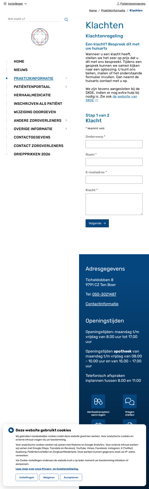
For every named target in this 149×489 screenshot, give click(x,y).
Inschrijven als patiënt (38, 103)
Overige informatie (33, 129)
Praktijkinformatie (33, 78)
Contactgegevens (32, 137)
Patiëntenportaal (32, 86)
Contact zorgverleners (38, 146)
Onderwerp (95, 137)
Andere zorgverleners (37, 120)
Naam (91, 154)
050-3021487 (104, 294)
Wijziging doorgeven (35, 112)
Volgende (95, 223)
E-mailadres (96, 172)
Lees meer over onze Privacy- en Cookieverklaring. (47, 468)
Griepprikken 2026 (32, 154)
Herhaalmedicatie (32, 95)
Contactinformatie (102, 303)
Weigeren (49, 477)
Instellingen (26, 477)
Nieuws (21, 70)
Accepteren (71, 477)
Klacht (92, 190)
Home (19, 61)
